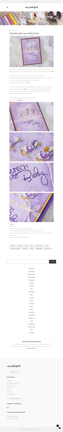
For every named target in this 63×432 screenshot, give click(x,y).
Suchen (53, 261)
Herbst (31, 300)
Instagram (20, 100)
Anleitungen (31, 271)
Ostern (31, 309)
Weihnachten (31, 327)
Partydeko (31, 312)
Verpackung (31, 324)
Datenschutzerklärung (13, 383)
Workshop (31, 332)
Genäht (31, 297)
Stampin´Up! (47, 248)
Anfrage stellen (14, 372)
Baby (26, 245)
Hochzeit (31, 303)
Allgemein (31, 268)
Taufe (31, 321)
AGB (8, 388)
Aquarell (20, 245)
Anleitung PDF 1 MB (31, 348)
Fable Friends (39, 245)
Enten (31, 245)
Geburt (47, 245)
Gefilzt (31, 294)
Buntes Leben (31, 277)
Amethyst (13, 245)
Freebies (31, 283)
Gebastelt (31, 286)
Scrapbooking (31, 315)
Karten (31, 306)
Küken (31, 248)
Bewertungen (10, 394)
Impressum (10, 381)
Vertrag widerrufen (15, 398)
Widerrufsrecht (11, 386)
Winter (31, 329)
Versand (9, 391)
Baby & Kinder (31, 274)
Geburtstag (31, 291)
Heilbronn (25, 248)
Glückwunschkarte (15, 248)
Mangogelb (39, 248)
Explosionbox (31, 280)
